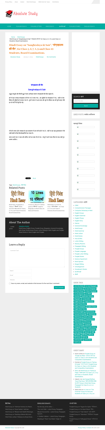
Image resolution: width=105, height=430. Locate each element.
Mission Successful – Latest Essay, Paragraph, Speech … (51, 413)
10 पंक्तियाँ (88, 294)
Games (77, 223)
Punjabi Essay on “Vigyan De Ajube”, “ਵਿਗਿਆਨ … (83, 407)
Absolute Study (9, 427)
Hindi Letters (79, 233)
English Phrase (79, 218)
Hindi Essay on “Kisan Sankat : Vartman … (17, 409)
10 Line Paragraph (90, 288)
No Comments (51, 57)
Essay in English (79, 311)
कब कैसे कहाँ (62, 26)
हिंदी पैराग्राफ (77, 337)
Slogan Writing (79, 264)
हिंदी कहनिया (77, 334)
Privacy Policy (8, 2)
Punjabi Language (80, 251)
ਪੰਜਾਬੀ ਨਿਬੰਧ (88, 339)
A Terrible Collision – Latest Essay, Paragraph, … (51, 416)
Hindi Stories (55, 2)
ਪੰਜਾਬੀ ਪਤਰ (77, 342)
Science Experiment (81, 259)
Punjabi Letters (36, 26)
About (16, 2)
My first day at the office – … (45, 407)
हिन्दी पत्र (85, 337)
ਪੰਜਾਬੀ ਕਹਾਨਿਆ (78, 339)
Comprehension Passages (83, 208)
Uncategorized (79, 266)
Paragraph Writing (80, 246)
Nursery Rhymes (80, 243)
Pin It (34, 178)
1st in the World (79, 286)
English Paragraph (79, 306)
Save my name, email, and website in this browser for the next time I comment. (35, 283)
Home (9, 26)
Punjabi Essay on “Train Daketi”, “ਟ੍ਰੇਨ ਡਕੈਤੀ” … (82, 412)
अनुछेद (92, 332)
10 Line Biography (91, 286)
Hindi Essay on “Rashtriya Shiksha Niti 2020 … (18, 414)
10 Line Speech (79, 294)
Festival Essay (90, 311)
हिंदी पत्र (91, 334)
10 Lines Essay (78, 291)
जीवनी (76, 274)
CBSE (76, 205)
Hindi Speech (90, 319)
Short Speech (79, 261)
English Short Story (80, 309)
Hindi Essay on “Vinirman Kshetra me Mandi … (18, 407)
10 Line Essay (78, 288)
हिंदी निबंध (23, 185)
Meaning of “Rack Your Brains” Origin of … (49, 419)
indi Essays (87, 322)
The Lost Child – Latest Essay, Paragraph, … (50, 409)
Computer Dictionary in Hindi (83, 210)
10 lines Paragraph (90, 291)
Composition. (86, 299)
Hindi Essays (50, 26)
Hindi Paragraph (79, 319)
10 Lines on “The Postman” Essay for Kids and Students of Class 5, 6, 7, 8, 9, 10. (85, 391)
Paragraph (88, 324)
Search (86, 105)
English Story (79, 221)
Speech (87, 332)
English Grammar (80, 215)
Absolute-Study (15, 57)
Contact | (89, 427)
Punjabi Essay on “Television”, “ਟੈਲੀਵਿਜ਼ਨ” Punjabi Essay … (83, 415)
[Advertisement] (37, 71)
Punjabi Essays (21, 26)
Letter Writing (79, 241)
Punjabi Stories (74, 26)
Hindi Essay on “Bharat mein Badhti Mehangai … (19, 412)
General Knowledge (81, 226)
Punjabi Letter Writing (81, 254)
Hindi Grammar (79, 231)
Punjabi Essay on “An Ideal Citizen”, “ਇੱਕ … (81, 409)
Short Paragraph (90, 329)
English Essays (89, 26)
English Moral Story (80, 304)
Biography (77, 299)
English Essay (78, 301)
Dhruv (77, 370)
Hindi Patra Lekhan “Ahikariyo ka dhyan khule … (19, 417)
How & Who (78, 238)
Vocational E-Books (81, 269)
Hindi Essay (92, 314)
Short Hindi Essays (31, 2)
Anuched (77, 296)
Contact (22, 2)
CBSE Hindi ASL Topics (44, 2)
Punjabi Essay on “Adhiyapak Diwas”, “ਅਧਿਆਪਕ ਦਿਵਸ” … (83, 420)
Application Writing (87, 296)
